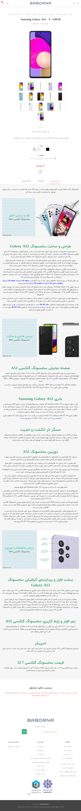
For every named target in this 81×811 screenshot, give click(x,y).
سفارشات (40, 750)
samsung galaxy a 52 (42, 695)
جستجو (67, 754)
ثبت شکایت (40, 774)
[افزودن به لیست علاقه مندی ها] (40, 171)
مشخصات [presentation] (41, 181)
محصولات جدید (67, 758)
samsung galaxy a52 (15, 693)
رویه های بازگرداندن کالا (67, 772)
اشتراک (24, 731)
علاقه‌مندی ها (40, 770)
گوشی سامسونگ (71, 693)
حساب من (40, 746)
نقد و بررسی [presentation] (55, 181)
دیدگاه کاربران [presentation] (26, 181)
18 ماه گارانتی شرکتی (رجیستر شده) (41, 158)
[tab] (55, 181)
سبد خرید (40, 766)
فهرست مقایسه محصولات (40, 762)
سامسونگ (36, 24)
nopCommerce (44, 804)
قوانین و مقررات (67, 768)
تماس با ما (67, 750)
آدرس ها (40, 754)
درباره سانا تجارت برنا (67, 764)
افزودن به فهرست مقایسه (39, 132)
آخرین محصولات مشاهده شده (40, 758)
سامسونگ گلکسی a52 (33, 693)
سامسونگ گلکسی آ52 (52, 693)
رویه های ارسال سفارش (67, 776)
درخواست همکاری (13, 746)
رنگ (41, 146)
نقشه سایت (67, 746)
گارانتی (41, 155)
